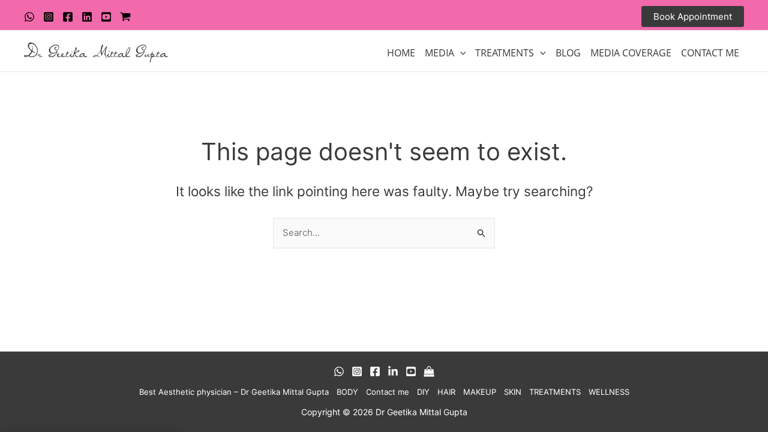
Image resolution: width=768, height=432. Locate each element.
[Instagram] (48, 16)
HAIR (446, 392)
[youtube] (106, 16)
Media (439, 52)
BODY (347, 392)
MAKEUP (479, 392)
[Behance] (393, 371)
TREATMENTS (504, 52)
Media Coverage (630, 52)
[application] (460, 53)
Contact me (387, 392)
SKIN (512, 392)
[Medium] (429, 371)
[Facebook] (67, 16)
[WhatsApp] (29, 16)
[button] (692, 16)
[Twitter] (87, 16)
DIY (423, 392)
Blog (568, 52)
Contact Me (710, 52)
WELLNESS (609, 392)
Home (401, 52)
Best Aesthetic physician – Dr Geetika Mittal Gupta (234, 392)
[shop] (125, 16)
